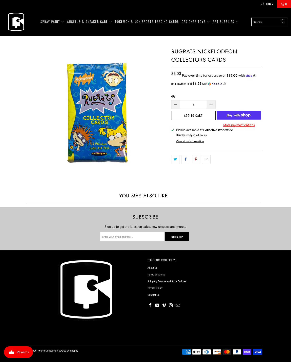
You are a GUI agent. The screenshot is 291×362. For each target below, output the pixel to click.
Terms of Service (156, 274)
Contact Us (153, 295)
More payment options (239, 125)
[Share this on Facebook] (186, 159)
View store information (190, 141)
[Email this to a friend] (206, 159)
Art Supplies (224, 21)
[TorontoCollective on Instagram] (171, 305)
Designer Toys (194, 21)
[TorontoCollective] (16, 22)
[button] (216, 84)
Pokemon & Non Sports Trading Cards (147, 21)
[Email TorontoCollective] (178, 305)
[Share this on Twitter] (175, 159)
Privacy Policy (155, 288)
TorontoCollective (46, 350)
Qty (173, 96)
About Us (152, 268)
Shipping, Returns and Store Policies (166, 281)
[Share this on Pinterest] (196, 159)
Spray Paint (50, 21)
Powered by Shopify (67, 350)
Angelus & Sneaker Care (87, 21)
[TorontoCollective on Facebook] (150, 305)
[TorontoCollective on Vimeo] (164, 305)
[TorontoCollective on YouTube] (157, 305)
